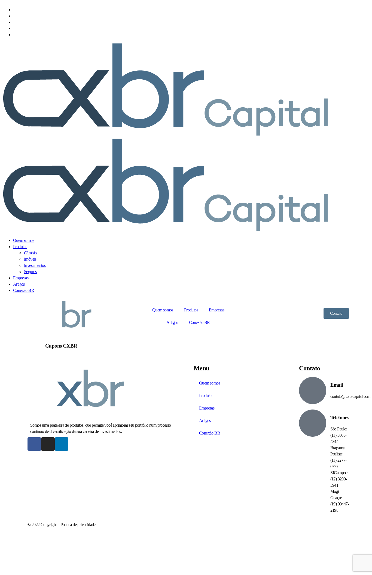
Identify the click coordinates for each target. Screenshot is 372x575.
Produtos (191, 310)
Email (336, 385)
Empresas (216, 310)
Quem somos (162, 310)
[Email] (312, 390)
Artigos (172, 322)
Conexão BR (199, 322)
